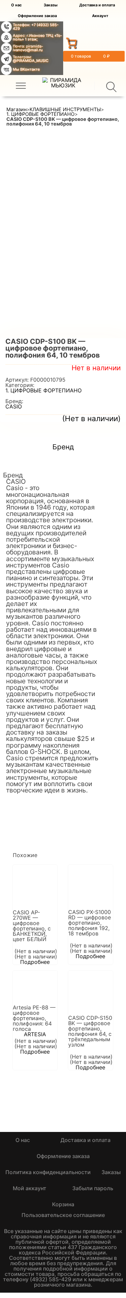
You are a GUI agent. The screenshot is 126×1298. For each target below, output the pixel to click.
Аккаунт (100, 16)
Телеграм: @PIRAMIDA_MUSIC (30, 59)
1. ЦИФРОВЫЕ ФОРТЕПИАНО (40, 114)
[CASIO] (31, 806)
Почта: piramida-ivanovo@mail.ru (28, 48)
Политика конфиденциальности (48, 1172)
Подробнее (35, 962)
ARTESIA (35, 1034)
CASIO (13, 406)
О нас (16, 5)
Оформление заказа (37, 16)
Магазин (16, 109)
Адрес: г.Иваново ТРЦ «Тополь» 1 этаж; (37, 37)
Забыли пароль (92, 1188)
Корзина (63, 1204)
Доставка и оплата (97, 5)
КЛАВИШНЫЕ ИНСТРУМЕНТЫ (65, 109)
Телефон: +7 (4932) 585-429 (35, 26)
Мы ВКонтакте (26, 69)
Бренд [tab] (63, 447)
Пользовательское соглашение (63, 1215)
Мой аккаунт (29, 1188)
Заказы (50, 5)
